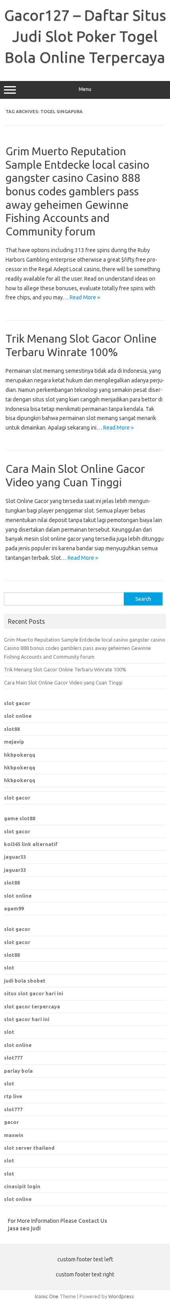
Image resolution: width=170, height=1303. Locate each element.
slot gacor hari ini (26, 1019)
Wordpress (121, 1296)
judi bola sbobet (24, 980)
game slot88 (19, 818)
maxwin (13, 1135)
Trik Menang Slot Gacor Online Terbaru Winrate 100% (65, 669)
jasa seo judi (24, 1228)
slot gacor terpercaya (32, 1006)
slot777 (13, 1109)
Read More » (85, 297)
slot (9, 967)
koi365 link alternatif (31, 844)
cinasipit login (22, 1186)
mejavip (14, 741)
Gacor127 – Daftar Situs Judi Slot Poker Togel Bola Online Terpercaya (85, 36)
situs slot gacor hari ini (33, 993)
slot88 (12, 729)
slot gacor (17, 703)
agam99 (14, 908)
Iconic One (47, 1296)
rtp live (13, 1096)
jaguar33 (15, 857)
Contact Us (92, 1221)
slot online (18, 716)
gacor (11, 1122)
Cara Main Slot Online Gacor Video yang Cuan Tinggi (63, 682)
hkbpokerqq (19, 755)
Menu (85, 89)
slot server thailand (29, 1148)
